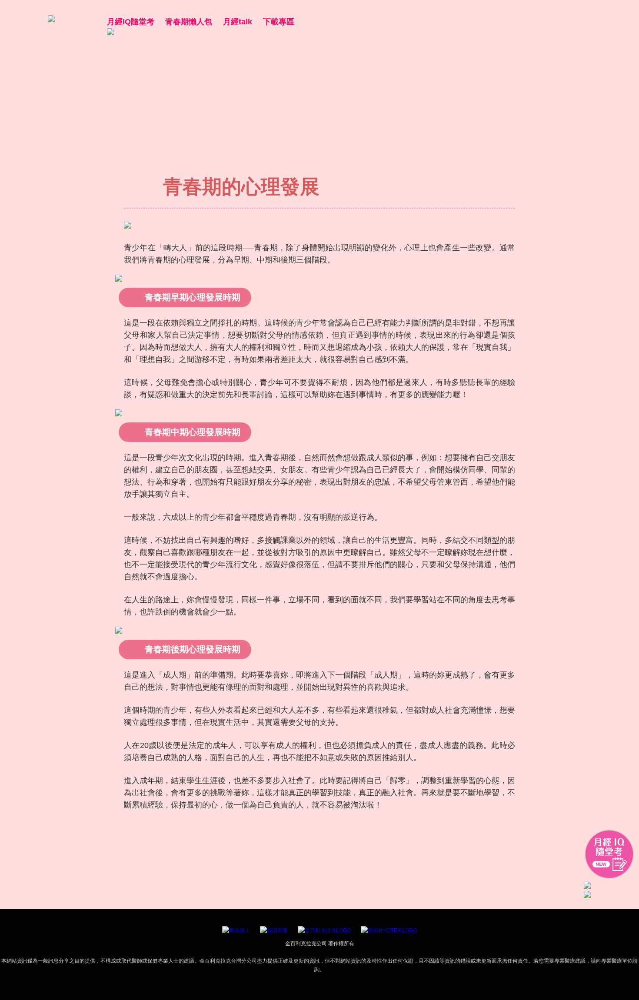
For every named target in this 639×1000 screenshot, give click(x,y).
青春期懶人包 (188, 21)
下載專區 (278, 21)
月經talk (237, 21)
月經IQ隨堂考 (130, 21)
